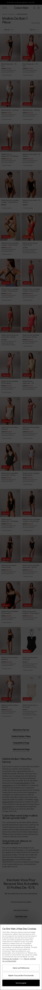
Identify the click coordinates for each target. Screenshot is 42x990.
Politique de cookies (10, 959)
